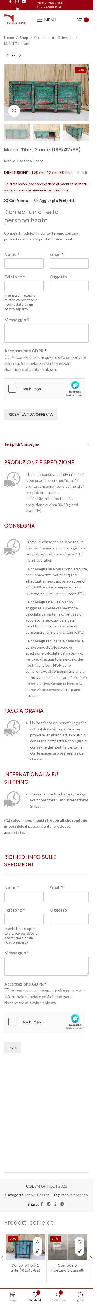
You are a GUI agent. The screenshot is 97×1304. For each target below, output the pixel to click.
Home (9, 37)
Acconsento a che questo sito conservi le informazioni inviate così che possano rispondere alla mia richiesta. (45, 363)
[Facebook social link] (42, 1204)
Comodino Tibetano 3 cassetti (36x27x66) (67, 1270)
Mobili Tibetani (16, 43)
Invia (12, 1047)
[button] (9, 92)
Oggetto (58, 276)
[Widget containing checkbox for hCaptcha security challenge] (44, 388)
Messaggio (16, 319)
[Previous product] (7, 55)
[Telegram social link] (62, 1204)
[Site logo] (15, 19)
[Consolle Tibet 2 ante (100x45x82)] (25, 1247)
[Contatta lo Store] (79, 1251)
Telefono (14, 276)
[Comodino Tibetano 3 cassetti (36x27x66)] (67, 1247)
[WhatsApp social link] (55, 1204)
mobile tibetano (74, 1194)
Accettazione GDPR (25, 350)
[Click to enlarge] (14, 111)
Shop (24, 37)
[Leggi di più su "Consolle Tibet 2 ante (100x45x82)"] (37, 1251)
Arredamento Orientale (54, 37)
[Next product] (20, 55)
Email (56, 254)
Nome (11, 254)
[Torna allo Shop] (14, 55)
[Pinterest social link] (48, 1204)
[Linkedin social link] (17, 8)
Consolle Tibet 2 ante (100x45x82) (25, 1268)
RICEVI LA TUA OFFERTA (30, 414)
